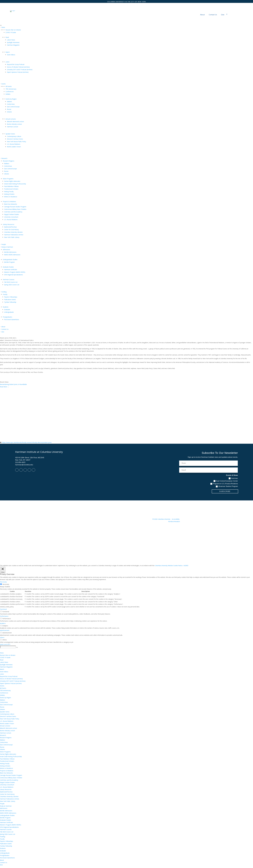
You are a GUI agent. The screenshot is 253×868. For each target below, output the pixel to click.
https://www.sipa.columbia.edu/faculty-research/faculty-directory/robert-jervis (27, 442)
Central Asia (11, 104)
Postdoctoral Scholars (11, 189)
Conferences (10, 91)
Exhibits (8, 94)
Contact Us (213, 15)
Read (7, 37)
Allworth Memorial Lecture (15, 121)
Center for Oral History (11, 229)
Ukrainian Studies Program (228, 486)
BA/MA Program (9, 262)
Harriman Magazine (13, 45)
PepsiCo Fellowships (10, 297)
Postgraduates (7, 317)
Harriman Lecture (12, 127)
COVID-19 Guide (11, 32)
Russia (9, 109)
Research (4, 158)
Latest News (11, 40)
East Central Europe (13, 107)
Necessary (5, 584)
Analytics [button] (3, 623)
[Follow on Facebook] (17, 470)
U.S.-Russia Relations (13, 144)
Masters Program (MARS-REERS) (14, 272)
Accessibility (175, 519)
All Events (9, 86)
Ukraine (9, 112)
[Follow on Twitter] (25, 470)
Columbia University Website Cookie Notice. (169, 565)
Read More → (4, 387)
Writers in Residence (10, 197)
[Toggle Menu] (1, 25)
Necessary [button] (3, 582)
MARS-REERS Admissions (12, 255)
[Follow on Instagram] (33, 470)
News (3, 27)
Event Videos (11, 55)
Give (222, 15)
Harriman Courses (8, 279)
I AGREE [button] (185, 565)
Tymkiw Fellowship (10, 302)
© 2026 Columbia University (161, 519)
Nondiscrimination (174, 521)
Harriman (234, 478)
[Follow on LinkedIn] (21, 470)
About (202, 15)
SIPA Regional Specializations (13, 275)
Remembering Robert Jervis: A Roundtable (13, 384)
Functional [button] (3, 609)
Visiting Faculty (9, 191)
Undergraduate (9, 312)
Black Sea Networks (10, 204)
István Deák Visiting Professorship (15, 184)
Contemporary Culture (14, 136)
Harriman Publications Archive (13, 235)
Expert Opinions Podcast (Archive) (18, 72)
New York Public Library (11, 237)
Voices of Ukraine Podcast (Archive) (18, 67)
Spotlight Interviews (13, 42)
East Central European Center (227, 481)
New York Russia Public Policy (16, 141)
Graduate (7, 309)
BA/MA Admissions (10, 252)
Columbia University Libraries (13, 232)
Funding (3, 292)
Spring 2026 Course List (11, 285)
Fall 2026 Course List (10, 282)
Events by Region (11, 99)
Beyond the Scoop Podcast (15, 64)
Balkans (9, 101)
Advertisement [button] (4, 630)
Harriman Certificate (10, 269)
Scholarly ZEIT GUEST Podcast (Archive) (19, 69)
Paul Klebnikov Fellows (11, 186)
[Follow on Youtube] (29, 470)
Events (3, 84)
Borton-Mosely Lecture (14, 124)
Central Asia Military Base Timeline (15, 209)
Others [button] (2, 637)
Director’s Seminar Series (15, 139)
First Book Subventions (11, 319)
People (3, 244)
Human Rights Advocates (12, 181)
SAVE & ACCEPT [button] (5, 644)
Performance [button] (4, 616)
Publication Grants (10, 299)
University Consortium (11, 217)
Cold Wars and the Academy (13, 212)
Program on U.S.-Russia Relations (225, 483)
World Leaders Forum (14, 147)
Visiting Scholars (9, 194)
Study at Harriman (7, 247)
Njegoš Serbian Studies (11, 214)
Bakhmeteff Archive (10, 227)
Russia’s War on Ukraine (13, 30)
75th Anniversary (11, 89)
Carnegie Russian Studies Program (15, 207)
